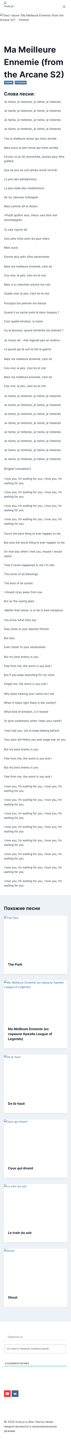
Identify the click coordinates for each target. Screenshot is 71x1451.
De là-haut (16, 1104)
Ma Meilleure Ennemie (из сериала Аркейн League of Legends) (30, 1034)
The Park (15, 964)
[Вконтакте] (15, 1393)
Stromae (20, 82)
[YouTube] (7, 1393)
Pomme (9, 82)
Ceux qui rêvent (20, 1168)
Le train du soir (20, 1233)
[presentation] (35, 937)
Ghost (13, 1297)
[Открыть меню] (64, 6)
